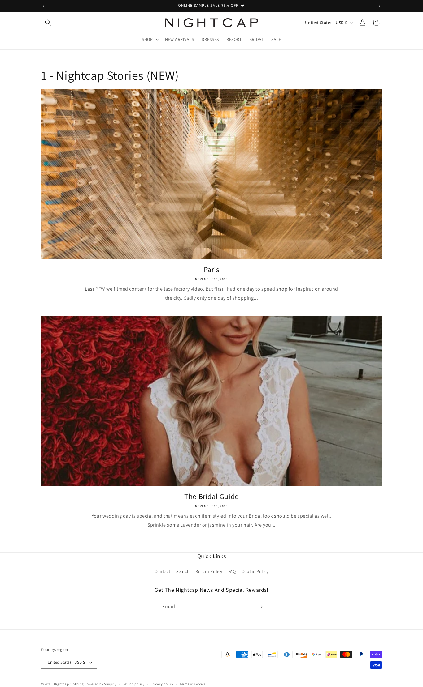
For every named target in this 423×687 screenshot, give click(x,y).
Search (183, 571)
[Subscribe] (260, 607)
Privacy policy (161, 684)
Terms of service (193, 684)
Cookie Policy (255, 571)
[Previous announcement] (43, 6)
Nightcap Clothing (69, 684)
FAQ (232, 571)
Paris (212, 269)
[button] (48, 22)
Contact (162, 571)
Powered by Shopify (100, 684)
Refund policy (134, 684)
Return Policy (208, 571)
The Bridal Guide (211, 496)
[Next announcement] (379, 6)
